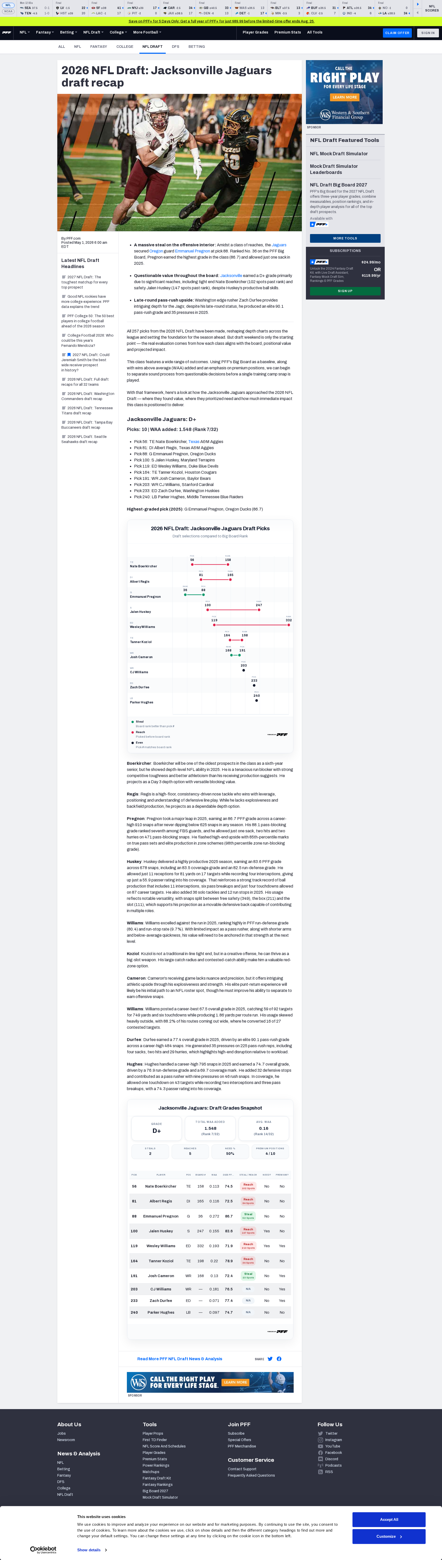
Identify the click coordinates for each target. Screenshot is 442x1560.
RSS (329, 1472)
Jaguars (279, 245)
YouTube (332, 1446)
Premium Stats (155, 1459)
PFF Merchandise (242, 1446)
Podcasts (333, 1465)
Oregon (156, 251)
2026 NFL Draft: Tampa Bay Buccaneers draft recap (87, 425)
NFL (8, 5)
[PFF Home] (6, 33)
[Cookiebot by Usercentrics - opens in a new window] (43, 1550)
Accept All (389, 1519)
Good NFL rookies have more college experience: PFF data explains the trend (85, 302)
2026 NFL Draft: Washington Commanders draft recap (87, 396)
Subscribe (236, 1433)
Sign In (428, 33)
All (61, 47)
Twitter (331, 1433)
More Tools (345, 238)
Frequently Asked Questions (251, 1475)
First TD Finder (155, 1440)
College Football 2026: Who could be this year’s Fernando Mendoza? (87, 341)
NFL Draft (154, 47)
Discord (331, 1459)
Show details (89, 1550)
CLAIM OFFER (397, 33)
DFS (175, 47)
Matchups (151, 1472)
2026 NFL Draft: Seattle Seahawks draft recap (84, 439)
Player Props (153, 1433)
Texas (194, 441)
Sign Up (345, 291)
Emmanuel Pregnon (192, 251)
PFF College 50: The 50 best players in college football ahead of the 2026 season (87, 321)
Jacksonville (231, 275)
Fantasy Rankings (158, 1485)
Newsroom (66, 1440)
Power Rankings (156, 1465)
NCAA (8, 11)
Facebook (333, 1453)
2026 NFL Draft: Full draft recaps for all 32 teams (85, 382)
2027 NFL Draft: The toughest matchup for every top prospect (84, 282)
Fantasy (98, 47)
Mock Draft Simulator (160, 1497)
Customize (386, 1536)
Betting (197, 47)
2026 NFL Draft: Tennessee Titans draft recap (87, 410)
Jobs (61, 1433)
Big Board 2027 (155, 1491)
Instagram (333, 1440)
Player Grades (154, 1453)
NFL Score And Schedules (164, 1446)
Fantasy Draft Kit (157, 1478)
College (124, 47)
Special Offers (239, 1440)
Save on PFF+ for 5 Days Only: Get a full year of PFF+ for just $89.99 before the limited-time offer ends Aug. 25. (222, 21)
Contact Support (242, 1469)
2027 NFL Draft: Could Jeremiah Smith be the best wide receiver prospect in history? (85, 362)
